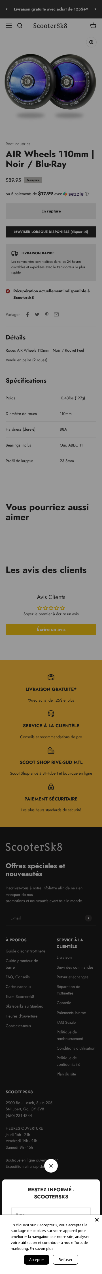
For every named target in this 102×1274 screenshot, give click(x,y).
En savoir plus (42, 1248)
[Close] (97, 1220)
